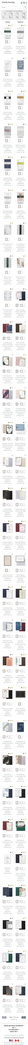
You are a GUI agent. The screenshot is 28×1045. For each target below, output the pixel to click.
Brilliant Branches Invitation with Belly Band (7, 147)
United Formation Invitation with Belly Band (7, 114)
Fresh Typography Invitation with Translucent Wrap (20, 245)
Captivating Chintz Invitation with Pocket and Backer (7, 809)
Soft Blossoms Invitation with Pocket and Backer (7, 842)
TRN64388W (20, 282)
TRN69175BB (7, 150)
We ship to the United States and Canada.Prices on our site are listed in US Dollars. (14, 1043)
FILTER (8, 22)
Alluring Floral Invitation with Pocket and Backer (7, 776)
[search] (25, 7)
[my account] (21, 2)
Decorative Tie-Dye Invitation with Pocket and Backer (7, 642)
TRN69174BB (20, 150)
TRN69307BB (7, 117)
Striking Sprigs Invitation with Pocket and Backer (7, 511)
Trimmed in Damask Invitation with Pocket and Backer (7, 941)
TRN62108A (20, 812)
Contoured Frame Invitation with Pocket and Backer (20, 809)
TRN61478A (7, 911)
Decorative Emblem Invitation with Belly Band (20, 48)
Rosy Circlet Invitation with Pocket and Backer (7, 710)
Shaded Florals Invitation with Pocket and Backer (20, 677)
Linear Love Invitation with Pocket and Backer (7, 908)
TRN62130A (7, 714)
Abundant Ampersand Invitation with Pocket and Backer (20, 445)
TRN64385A (7, 348)
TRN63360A (20, 547)
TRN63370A (7, 514)
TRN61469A (20, 977)
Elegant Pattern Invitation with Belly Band (20, 212)
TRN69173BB (7, 183)
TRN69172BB (20, 183)
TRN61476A (7, 944)
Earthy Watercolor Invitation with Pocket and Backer (20, 941)
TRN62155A (7, 613)
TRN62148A (7, 681)
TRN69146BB (7, 216)
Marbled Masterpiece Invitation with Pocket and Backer (20, 511)
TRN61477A (20, 911)
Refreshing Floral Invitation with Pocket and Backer (20, 908)
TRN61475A (20, 944)
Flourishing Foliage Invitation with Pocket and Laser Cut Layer (20, 410)
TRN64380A (20, 381)
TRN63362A (7, 547)
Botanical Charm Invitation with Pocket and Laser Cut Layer (7, 377)
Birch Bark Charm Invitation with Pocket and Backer (20, 1006)
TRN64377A (20, 414)
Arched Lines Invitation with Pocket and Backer (7, 677)
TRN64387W (7, 315)
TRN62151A (7, 646)
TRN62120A (7, 779)
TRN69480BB (7, 84)
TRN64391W (20, 249)
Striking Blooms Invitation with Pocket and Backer (20, 776)
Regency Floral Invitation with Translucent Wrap (7, 278)
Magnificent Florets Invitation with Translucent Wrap (20, 278)
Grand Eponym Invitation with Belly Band (20, 179)
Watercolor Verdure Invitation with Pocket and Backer (20, 973)
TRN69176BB (20, 117)
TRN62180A (20, 580)
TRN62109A (7, 812)
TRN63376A (20, 481)
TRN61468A (7, 1010)
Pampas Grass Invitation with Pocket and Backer (20, 478)
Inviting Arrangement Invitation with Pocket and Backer (7, 544)
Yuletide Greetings (8, 2)
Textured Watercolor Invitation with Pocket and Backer (7, 478)
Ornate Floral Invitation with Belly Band (20, 81)
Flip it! (7, 38)
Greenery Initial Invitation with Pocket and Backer (7, 973)
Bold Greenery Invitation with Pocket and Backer (20, 842)
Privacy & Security (14, 1035)
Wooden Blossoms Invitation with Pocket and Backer (7, 1006)
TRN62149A (20, 648)
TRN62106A (20, 845)
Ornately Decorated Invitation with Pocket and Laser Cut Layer (7, 344)
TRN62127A (7, 746)
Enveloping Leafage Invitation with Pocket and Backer (7, 609)
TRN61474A (7, 977)
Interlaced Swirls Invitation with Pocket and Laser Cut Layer (20, 377)
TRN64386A (20, 315)
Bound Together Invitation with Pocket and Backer (20, 576)
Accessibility (21, 1035)
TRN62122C (20, 745)
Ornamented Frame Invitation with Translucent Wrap (7, 311)
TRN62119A (20, 779)
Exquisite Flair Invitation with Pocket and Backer (20, 609)
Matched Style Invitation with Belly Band (20, 114)
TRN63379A (7, 481)
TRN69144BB (20, 216)
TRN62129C (20, 712)
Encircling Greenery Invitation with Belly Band (7, 81)
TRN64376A (7, 448)
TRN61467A (20, 1010)
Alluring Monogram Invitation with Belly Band (7, 212)
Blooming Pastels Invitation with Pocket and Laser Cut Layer (20, 344)
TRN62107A (7, 845)
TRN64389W (7, 282)
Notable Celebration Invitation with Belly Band (20, 147)
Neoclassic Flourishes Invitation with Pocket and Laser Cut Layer (7, 445)
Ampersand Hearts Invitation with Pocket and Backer (20, 875)
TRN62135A (20, 681)
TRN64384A (20, 348)
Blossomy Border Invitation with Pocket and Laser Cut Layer (20, 311)
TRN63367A (20, 514)
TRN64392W (7, 249)
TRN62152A (20, 613)
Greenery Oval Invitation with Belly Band (7, 48)
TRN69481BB (20, 51)
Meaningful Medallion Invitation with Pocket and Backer (20, 544)
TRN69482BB (7, 51)
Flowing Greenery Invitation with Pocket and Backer (7, 743)
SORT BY (20, 22)
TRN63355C (7, 578)
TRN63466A (20, 448)
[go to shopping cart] (24, 2)
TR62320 (7, 871)
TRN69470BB (20, 84)
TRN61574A (20, 878)
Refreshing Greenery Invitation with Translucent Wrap (7, 245)
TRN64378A (7, 415)
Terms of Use (6, 1035)
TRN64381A (7, 381)
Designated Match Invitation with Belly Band (7, 179)
